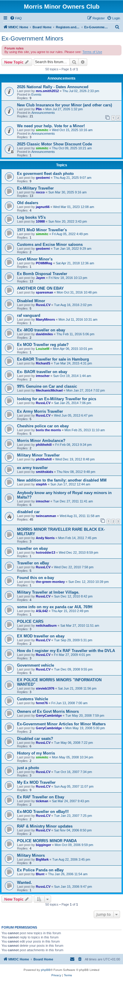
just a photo (28, 768)
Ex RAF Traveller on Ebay (40, 797)
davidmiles (44, 334)
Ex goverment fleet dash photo (45, 173)
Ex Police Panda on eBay (40, 870)
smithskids (44, 472)
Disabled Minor (31, 301)
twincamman (46, 516)
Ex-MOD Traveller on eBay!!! (43, 811)
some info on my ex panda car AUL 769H (54, 607)
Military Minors (31, 855)
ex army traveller (32, 467)
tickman (42, 801)
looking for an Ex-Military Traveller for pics (56, 399)
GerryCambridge (49, 715)
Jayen (40, 278)
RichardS (43, 363)
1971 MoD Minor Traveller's (42, 230)
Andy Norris (45, 538)
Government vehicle (35, 665)
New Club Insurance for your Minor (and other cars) (64, 105)
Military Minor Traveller (38, 455)
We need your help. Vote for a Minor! (51, 126)
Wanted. (24, 882)
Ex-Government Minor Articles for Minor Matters (61, 724)
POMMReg (44, 263)
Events (36, 94)
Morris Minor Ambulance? (41, 440)
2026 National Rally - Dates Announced (52, 87)
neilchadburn (46, 625)
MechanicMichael (49, 390)
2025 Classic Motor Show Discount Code (54, 144)
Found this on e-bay (35, 577)
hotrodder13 (45, 552)
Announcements (43, 112)
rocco (40, 192)
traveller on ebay (32, 548)
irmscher (43, 376)
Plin (39, 109)
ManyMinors (45, 319)
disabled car (28, 512)
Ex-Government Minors (32, 38)
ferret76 (42, 703)
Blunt (40, 874)
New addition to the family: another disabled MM (62, 480)
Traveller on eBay (33, 563)
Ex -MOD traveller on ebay (41, 330)
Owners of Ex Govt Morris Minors (48, 711)
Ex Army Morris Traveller (40, 411)
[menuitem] (16, 18)
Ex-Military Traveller (35, 188)
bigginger (43, 845)
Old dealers (27, 203)
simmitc (42, 130)
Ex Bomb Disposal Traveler (42, 273)
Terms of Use (92, 52)
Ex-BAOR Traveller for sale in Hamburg (53, 359)
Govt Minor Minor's (35, 259)
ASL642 (42, 611)
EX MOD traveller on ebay (40, 636)
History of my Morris (36, 753)
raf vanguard (28, 315)
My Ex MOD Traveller (36, 782)
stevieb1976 (45, 688)
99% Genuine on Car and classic (47, 386)
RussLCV (43, 305)
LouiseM (42, 348)
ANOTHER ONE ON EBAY (40, 288)
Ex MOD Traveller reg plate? (43, 344)
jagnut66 (43, 207)
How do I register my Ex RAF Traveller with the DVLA (66, 650)
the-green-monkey (50, 581)
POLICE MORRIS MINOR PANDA (47, 841)
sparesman (44, 292)
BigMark (42, 859)
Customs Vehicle (32, 699)
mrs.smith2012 (47, 91)
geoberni (43, 177)
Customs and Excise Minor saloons (50, 244)
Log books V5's (31, 217)
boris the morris (48, 430)
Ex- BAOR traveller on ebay (42, 372)
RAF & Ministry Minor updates (45, 826)
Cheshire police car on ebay (43, 426)
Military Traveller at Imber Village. (48, 592)
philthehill (44, 444)
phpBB (45, 969)
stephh (41, 484)
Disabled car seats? (35, 738)
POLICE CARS (30, 621)
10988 (40, 221)
